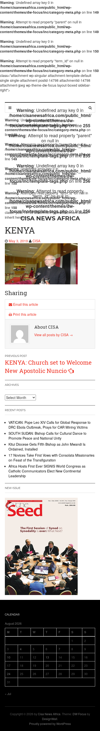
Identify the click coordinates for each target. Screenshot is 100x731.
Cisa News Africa (49, 714)
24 (8, 674)
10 (8, 657)
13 (47, 657)
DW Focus (79, 714)
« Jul (8, 694)
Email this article (25, 304)
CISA (36, 240)
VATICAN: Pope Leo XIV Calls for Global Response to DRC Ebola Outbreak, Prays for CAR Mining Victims (49, 425)
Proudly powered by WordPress (50, 724)
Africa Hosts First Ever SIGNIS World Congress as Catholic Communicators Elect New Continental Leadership (46, 471)
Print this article (24, 314)
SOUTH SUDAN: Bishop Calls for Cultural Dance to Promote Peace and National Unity (47, 436)
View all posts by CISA (53, 334)
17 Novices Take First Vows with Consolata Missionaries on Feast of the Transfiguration (51, 457)
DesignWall (49, 719)
